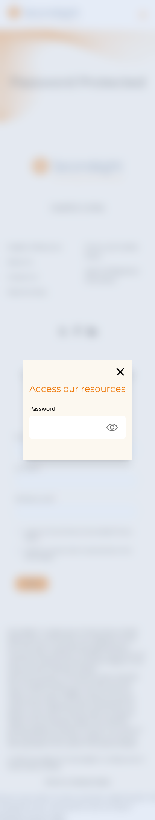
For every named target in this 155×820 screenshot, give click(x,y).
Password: (43, 408)
